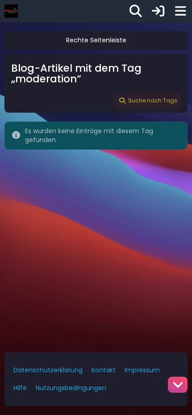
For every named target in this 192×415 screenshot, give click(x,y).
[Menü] (180, 11)
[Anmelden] (158, 11)
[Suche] (136, 11)
